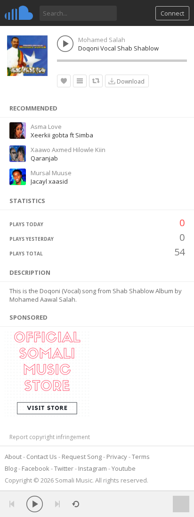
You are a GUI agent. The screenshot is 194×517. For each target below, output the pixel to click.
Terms (141, 456)
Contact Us (41, 456)
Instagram (92, 468)
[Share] (96, 81)
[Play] (34, 504)
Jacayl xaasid (49, 181)
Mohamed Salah (101, 39)
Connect (172, 13)
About (13, 456)
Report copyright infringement (49, 437)
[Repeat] (75, 504)
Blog (11, 468)
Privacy (116, 456)
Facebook (35, 468)
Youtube (124, 468)
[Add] (80, 81)
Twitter (63, 468)
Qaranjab (44, 158)
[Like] (64, 81)
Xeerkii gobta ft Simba (62, 135)
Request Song (82, 456)
